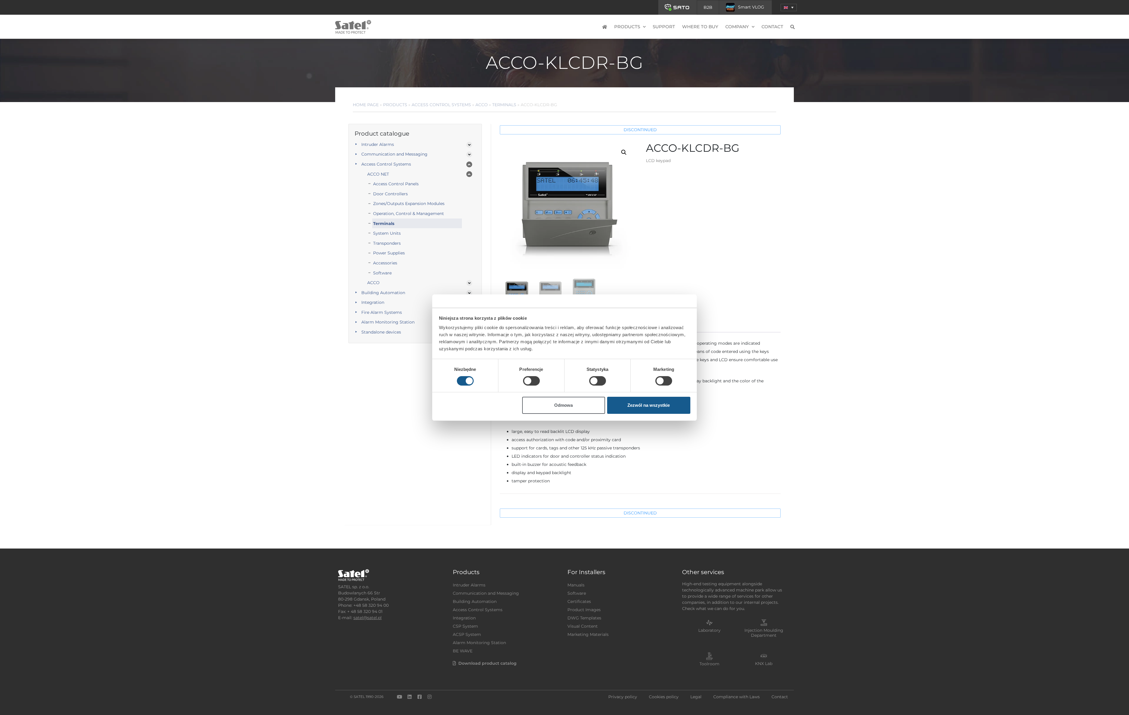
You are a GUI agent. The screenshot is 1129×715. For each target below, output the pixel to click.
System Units (387, 233)
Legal (696, 696)
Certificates (579, 601)
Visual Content (582, 626)
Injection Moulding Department (763, 633)
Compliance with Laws (736, 696)
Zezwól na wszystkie (648, 405)
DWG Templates (584, 618)
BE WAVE (462, 651)
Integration (372, 302)
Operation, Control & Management (408, 213)
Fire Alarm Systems (381, 312)
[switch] (531, 381)
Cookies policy (664, 696)
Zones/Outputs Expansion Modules (409, 203)
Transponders (387, 243)
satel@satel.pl (367, 617)
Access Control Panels (396, 183)
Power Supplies (389, 253)
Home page (366, 104)
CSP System (465, 626)
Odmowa (563, 405)
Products (395, 104)
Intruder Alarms (377, 144)
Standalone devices (381, 332)
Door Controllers (390, 193)
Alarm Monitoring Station (388, 322)
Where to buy (700, 26)
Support (664, 26)
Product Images (584, 609)
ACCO (481, 104)
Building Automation (383, 292)
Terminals (504, 104)
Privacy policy (622, 696)
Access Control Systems (441, 104)
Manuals (575, 585)
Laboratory (709, 630)
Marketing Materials (588, 634)
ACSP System (467, 634)
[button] (789, 7)
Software (382, 273)
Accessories (385, 263)
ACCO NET (378, 174)
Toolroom (709, 663)
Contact (772, 26)
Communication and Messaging (394, 154)
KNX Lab (763, 663)
